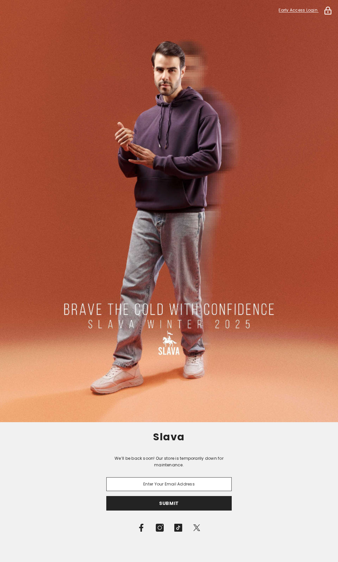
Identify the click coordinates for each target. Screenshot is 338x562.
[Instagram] (159, 527)
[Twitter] (196, 527)
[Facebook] (141, 527)
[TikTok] (178, 527)
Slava (169, 437)
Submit (169, 503)
